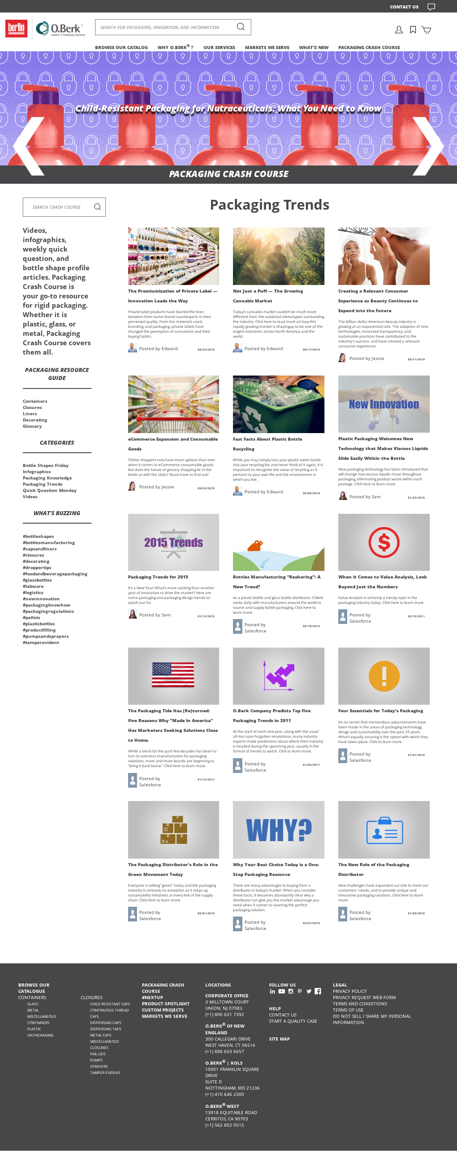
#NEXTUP (152, 997)
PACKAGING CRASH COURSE (369, 47)
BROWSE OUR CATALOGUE (34, 988)
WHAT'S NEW (313, 47)
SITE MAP (279, 1039)
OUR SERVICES (219, 47)
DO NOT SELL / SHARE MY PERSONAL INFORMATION (372, 1019)
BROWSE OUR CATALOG (121, 47)
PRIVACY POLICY (350, 991)
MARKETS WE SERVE (267, 47)
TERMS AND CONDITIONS (360, 1003)
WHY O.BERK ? (175, 47)
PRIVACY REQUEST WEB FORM (364, 997)
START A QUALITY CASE (293, 1021)
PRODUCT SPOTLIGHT (166, 1003)
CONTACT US (404, 7)
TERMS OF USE (348, 1010)
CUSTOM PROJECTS (163, 1010)
